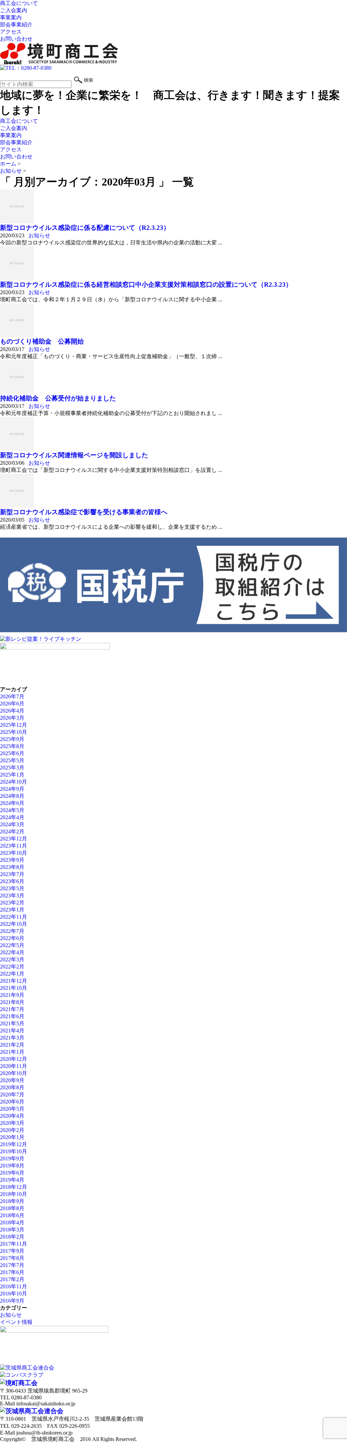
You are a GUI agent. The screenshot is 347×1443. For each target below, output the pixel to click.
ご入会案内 (13, 10)
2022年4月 (12, 952)
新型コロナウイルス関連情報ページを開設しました (74, 455)
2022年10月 (13, 924)
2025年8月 (12, 746)
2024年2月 (12, 831)
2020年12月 (13, 1059)
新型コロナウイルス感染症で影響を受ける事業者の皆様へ (83, 512)
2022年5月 (12, 945)
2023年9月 (12, 860)
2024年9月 (12, 789)
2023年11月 (13, 846)
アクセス (11, 32)
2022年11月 (13, 917)
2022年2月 (12, 966)
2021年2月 (12, 1045)
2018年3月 (12, 1229)
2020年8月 (12, 1087)
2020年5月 (12, 1109)
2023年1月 (12, 910)
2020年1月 (12, 1137)
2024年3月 (12, 824)
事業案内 (11, 17)
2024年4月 (12, 817)
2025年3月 (12, 767)
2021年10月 (13, 988)
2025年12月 (13, 725)
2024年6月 (12, 803)
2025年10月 (13, 732)
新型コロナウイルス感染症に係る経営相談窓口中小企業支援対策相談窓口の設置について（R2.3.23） (146, 284)
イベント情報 (16, 1322)
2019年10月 (13, 1151)
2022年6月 (12, 938)
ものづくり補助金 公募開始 (42, 341)
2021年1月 (12, 1052)
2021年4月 (12, 1030)
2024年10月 (13, 782)
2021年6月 (12, 1016)
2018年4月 (12, 1222)
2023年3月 (12, 895)
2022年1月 (12, 974)
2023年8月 (12, 867)
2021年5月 (12, 1023)
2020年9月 (12, 1080)
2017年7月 (12, 1265)
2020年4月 (12, 1116)
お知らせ (39, 235)
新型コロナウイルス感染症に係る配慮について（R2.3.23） (85, 227)
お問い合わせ (16, 39)
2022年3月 (12, 959)
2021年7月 (12, 1009)
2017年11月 (13, 1244)
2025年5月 (12, 760)
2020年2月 (12, 1130)
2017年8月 (12, 1258)
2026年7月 (12, 696)
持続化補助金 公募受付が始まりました (58, 398)
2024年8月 (12, 796)
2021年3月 (12, 1038)
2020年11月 (13, 1066)
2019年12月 (13, 1144)
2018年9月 (12, 1201)
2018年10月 (13, 1194)
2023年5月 (12, 888)
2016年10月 (13, 1293)
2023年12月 (13, 838)
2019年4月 (12, 1180)
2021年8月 (12, 1002)
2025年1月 (12, 775)
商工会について (19, 3)
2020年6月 (12, 1102)
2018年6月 (12, 1215)
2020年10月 (13, 1073)
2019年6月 (12, 1173)
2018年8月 (12, 1208)
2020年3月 (12, 1123)
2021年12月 (13, 981)
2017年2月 (12, 1279)
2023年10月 (13, 853)
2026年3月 (12, 718)
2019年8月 (12, 1165)
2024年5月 (12, 810)
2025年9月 (12, 739)
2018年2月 (12, 1237)
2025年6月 (12, 753)
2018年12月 (13, 1187)
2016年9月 (12, 1301)
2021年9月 (12, 995)
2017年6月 (12, 1272)
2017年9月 (12, 1251)
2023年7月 (12, 874)
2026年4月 (12, 711)
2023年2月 (12, 902)
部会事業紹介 (16, 24)
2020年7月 (12, 1094)
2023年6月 (12, 881)
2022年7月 (12, 931)
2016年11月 (13, 1286)
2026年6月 (12, 703)
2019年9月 (12, 1158)
